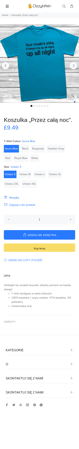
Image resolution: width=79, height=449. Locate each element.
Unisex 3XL (29, 183)
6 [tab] (45, 106)
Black (25, 148)
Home (5, 15)
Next (73, 65)
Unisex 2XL (12, 183)
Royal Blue (20, 158)
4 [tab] (39, 106)
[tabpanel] (39, 63)
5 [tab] (42, 106)
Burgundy (38, 148)
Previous (5, 65)
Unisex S (10, 174)
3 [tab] (37, 106)
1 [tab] (31, 106)
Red (7, 158)
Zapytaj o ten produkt (22, 204)
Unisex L (40, 174)
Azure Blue (11, 148)
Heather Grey (56, 148)
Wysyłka (14, 197)
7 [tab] (48, 106)
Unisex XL (55, 174)
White (34, 158)
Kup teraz (39, 248)
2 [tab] (34, 106)
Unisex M (25, 174)
